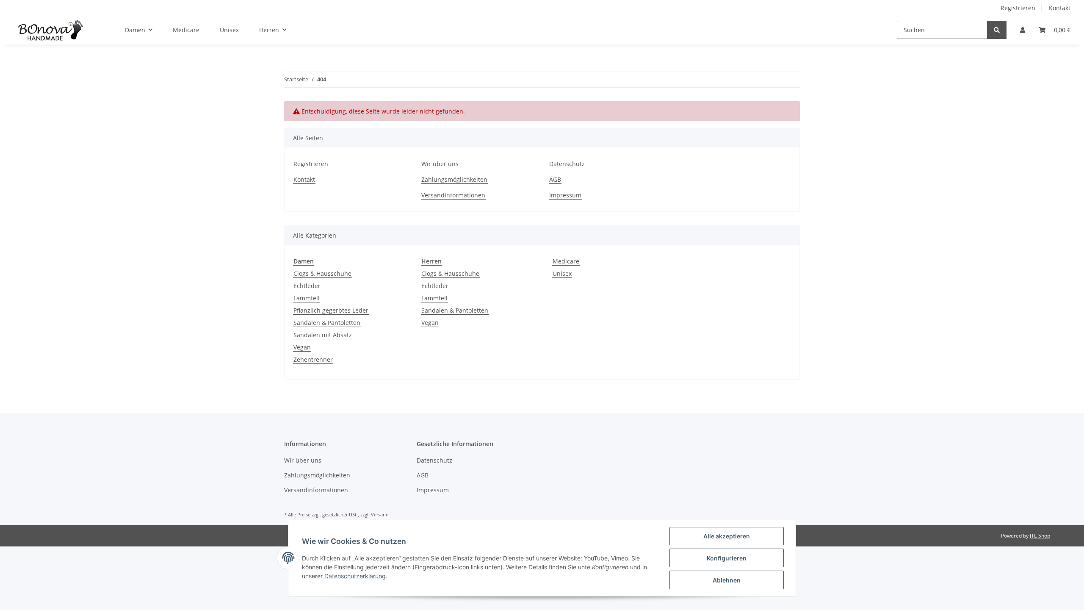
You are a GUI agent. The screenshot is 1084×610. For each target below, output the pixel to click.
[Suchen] (997, 30)
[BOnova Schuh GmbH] (50, 30)
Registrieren (1018, 8)
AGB (555, 179)
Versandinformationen (453, 195)
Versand (380, 514)
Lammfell (306, 298)
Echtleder (307, 286)
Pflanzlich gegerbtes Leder (330, 310)
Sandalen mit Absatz (322, 335)
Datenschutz (567, 164)
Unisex (562, 273)
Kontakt (1059, 8)
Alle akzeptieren (726, 536)
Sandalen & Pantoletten (326, 323)
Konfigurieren (727, 558)
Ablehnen (727, 580)
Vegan (302, 347)
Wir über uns (440, 164)
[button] (1022, 29)
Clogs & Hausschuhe (322, 273)
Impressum (565, 195)
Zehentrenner (313, 359)
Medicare (566, 261)
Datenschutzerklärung (355, 576)
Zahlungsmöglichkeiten (454, 179)
